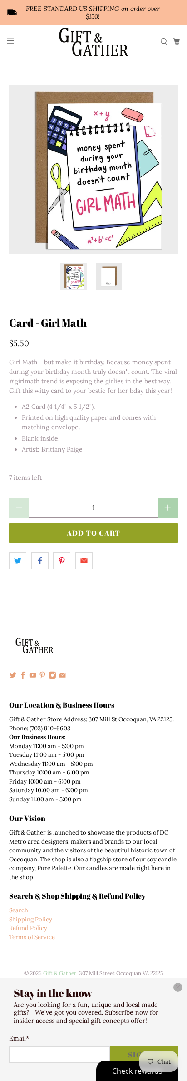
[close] (177, 987)
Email (19, 1038)
